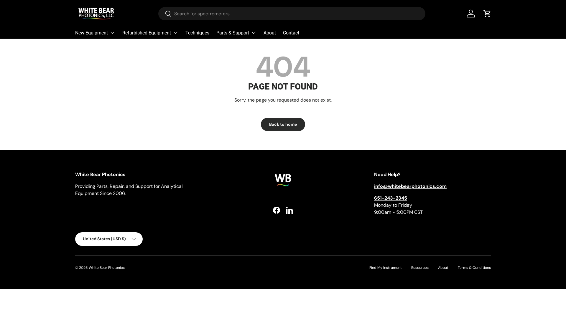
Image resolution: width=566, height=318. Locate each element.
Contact (291, 33)
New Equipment (91, 33)
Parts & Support (232, 33)
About (270, 33)
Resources (420, 267)
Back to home (283, 124)
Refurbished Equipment (146, 33)
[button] (487, 13)
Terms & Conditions (474, 267)
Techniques (197, 33)
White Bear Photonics (107, 267)
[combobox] (291, 13)
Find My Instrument (385, 267)
